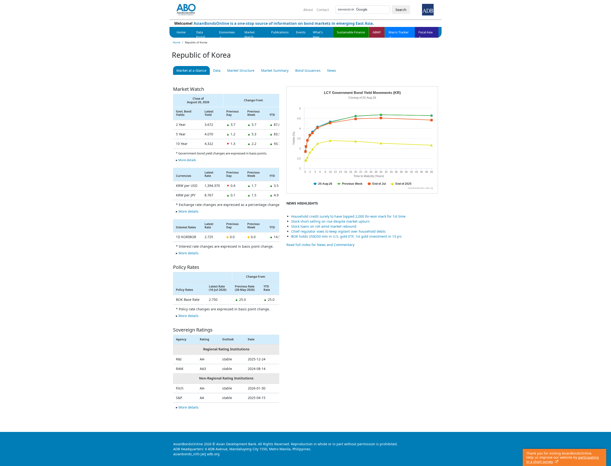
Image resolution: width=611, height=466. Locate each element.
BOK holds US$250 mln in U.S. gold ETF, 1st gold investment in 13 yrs (346, 236)
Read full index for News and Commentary (320, 244)
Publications (280, 32)
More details (187, 160)
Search (400, 9)
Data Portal (200, 34)
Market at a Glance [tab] (191, 70)
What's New (318, 34)
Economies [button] (227, 32)
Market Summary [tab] (275, 70)
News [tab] (331, 70)
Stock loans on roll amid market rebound (323, 226)
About (308, 9)
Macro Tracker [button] (399, 32)
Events (301, 32)
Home (181, 32)
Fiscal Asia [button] (425, 32)
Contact (323, 9)
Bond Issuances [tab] (308, 70)
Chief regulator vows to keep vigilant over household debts (338, 231)
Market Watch (249, 34)
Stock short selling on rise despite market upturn (330, 221)
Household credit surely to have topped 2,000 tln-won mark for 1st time (348, 216)
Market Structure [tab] (240, 70)
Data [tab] (217, 70)
